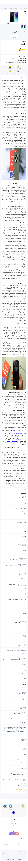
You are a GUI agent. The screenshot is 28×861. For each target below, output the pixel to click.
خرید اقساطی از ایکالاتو (7, 844)
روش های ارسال (7, 843)
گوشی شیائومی (16, 8)
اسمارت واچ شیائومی (14, 430)
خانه (26, 8)
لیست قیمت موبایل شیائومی (12, 441)
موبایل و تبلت (22, 8)
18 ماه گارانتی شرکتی (22, 50)
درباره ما (20, 841)
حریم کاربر (7, 846)
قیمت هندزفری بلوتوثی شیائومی (14, 433)
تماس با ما (20, 843)
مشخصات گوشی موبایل (14, 439)
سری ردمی (11, 8)
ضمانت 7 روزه (7, 841)
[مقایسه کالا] (25, 13)
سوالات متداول (20, 844)
